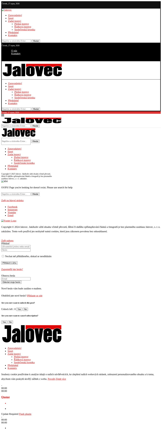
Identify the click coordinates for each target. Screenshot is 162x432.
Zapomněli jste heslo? (12, 269)
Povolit (51, 379)
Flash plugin (25, 414)
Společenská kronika (24, 29)
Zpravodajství (15, 15)
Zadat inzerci (14, 21)
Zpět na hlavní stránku (12, 200)
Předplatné (13, 32)
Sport (10, 18)
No (25, 309)
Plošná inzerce (21, 24)
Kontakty (12, 35)
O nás (14, 50)
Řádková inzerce (22, 26)
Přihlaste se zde (34, 295)
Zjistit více (61, 379)
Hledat (36, 41)
